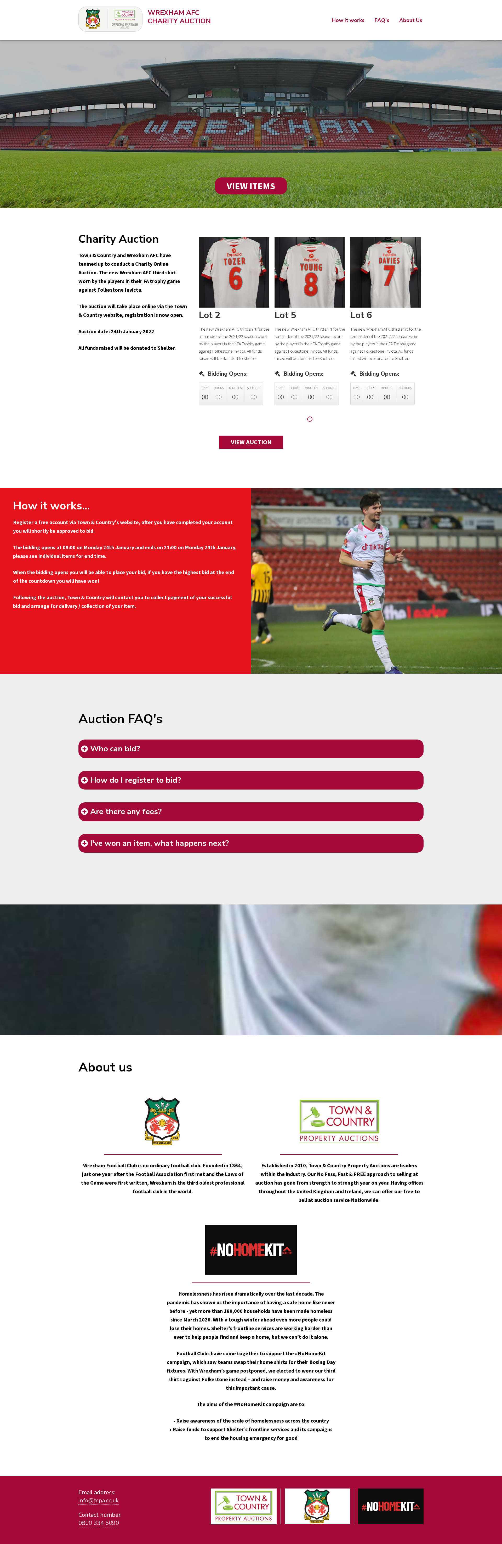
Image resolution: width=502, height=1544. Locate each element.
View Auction (251, 442)
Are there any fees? (126, 811)
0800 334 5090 (98, 1523)
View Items (251, 186)
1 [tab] (310, 419)
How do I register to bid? (135, 780)
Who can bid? (115, 748)
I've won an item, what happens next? (159, 843)
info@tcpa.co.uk (98, 1500)
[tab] (251, 748)
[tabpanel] (234, 324)
